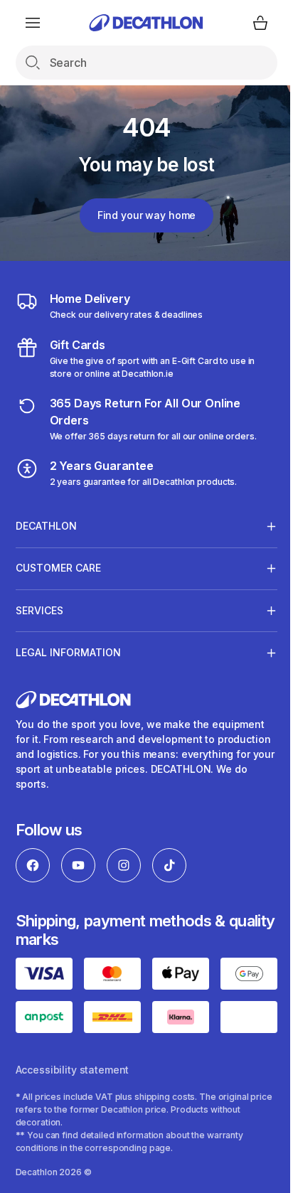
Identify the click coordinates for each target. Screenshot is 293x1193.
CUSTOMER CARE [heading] (58, 568)
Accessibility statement (72, 1146)
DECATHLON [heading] (46, 526)
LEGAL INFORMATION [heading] (68, 652)
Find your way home (146, 215)
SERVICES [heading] (39, 610)
